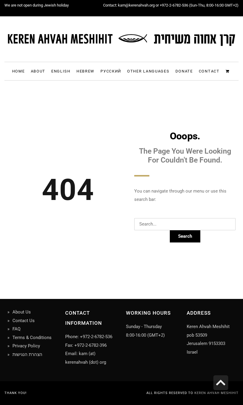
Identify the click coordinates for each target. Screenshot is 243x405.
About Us (21, 312)
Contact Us (23, 320)
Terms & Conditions (32, 337)
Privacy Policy (26, 346)
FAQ (16, 329)
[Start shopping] (228, 71)
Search (185, 236)
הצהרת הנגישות (27, 354)
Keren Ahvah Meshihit (216, 393)
